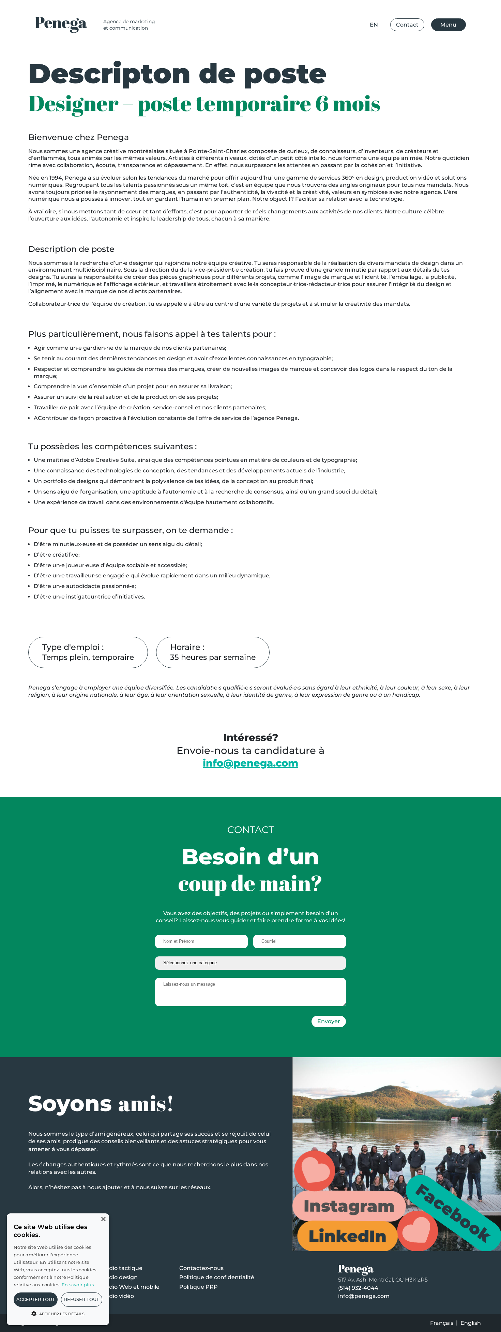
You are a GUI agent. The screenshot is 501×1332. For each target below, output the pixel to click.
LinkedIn (345, 1236)
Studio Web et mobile (130, 1287)
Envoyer (328, 1021)
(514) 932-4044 (358, 1288)
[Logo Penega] (63, 25)
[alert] (58, 1269)
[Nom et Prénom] (201, 941)
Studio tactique (121, 1268)
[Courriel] (299, 941)
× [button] (103, 1219)
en (374, 24)
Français (441, 1323)
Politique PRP (198, 1287)
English (470, 1323)
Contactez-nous (201, 1268)
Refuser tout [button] (81, 1299)
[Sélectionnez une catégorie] (250, 963)
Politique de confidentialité (216, 1277)
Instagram (348, 1206)
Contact (407, 24)
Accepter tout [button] (35, 1299)
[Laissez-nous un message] (250, 993)
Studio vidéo (117, 1296)
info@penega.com (364, 1296)
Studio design (119, 1277)
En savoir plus (78, 1284)
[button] (58, 1313)
